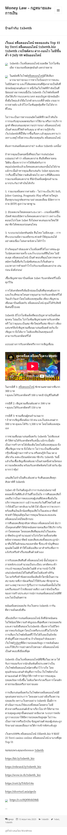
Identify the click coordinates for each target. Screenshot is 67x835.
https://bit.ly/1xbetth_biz (20, 758)
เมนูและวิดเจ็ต (58, 10)
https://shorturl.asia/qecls (20, 791)
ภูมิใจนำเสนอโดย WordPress (18, 830)
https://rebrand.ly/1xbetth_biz (23, 766)
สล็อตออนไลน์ (36, 75)
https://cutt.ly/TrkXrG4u (19, 783)
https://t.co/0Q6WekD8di (24, 799)
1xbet (17, 643)
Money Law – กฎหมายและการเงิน (28, 10)
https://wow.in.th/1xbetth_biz (23, 775)
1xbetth (39, 750)
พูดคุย (11, 819)
